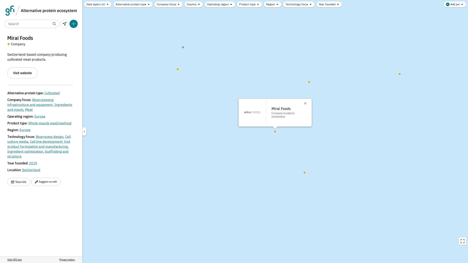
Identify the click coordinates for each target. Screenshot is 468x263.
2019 (33, 163)
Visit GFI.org (14, 259)
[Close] (307, 103)
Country (192, 4)
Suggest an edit (48, 181)
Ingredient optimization (25, 151)
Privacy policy (67, 259)
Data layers (95, 4)
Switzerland (31, 170)
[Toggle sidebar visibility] (84, 131)
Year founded (327, 4)
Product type (247, 4)
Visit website (22, 73)
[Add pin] (73, 24)
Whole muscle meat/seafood (49, 123)
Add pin (455, 4)
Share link (20, 182)
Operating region (218, 4)
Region (270, 4)
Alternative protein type (131, 4)
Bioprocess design (49, 137)
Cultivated (52, 93)
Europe (39, 116)
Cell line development (46, 142)
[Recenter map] (462, 241)
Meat (29, 110)
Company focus (166, 4)
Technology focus (296, 4)
